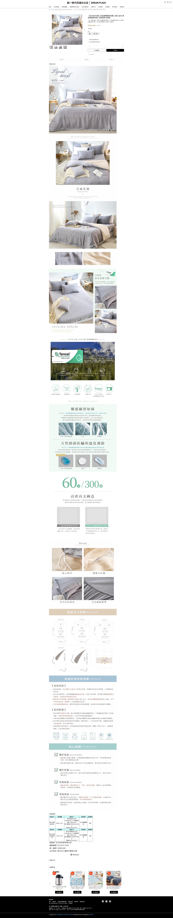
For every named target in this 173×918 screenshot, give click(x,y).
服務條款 (76, 901)
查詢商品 (70, 903)
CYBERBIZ (91, 914)
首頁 (50, 7)
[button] (84, 29)
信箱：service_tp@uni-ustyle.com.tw (57, 909)
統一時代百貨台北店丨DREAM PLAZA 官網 (58, 903)
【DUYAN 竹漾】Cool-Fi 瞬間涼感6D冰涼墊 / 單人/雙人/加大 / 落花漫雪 (95, 887)
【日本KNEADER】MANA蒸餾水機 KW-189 (59, 887)
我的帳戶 (54, 901)
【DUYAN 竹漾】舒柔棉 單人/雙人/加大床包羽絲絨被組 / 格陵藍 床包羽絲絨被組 (114, 887)
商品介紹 (61, 59)
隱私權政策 (82, 901)
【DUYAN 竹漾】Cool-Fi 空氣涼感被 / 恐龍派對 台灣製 (77, 887)
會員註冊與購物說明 (62, 901)
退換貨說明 (70, 901)
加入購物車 (96, 50)
